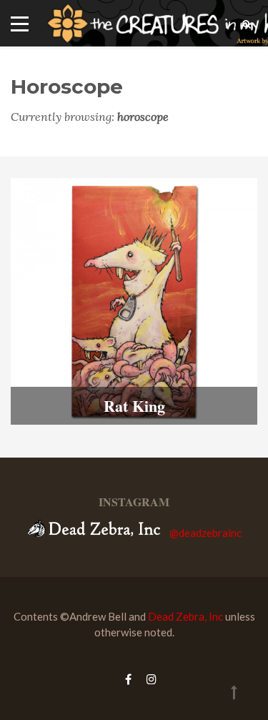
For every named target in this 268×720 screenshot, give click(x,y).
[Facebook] (128, 679)
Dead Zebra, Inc (185, 616)
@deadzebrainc (205, 532)
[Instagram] (148, 679)
